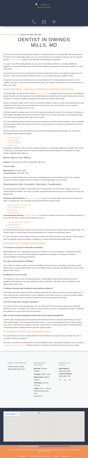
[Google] (70, 380)
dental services (14, 59)
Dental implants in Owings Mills (19, 205)
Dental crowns (13, 210)
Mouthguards (13, 145)
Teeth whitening (13, 224)
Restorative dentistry (33, 198)
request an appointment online (14, 345)
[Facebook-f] (60, 380)
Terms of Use (66, 456)
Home (2, 35)
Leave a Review (34, 456)
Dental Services (12, 35)
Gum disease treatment (16, 207)
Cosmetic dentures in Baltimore (19, 222)
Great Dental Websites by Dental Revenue (54, 446)
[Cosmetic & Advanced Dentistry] (44, 8)
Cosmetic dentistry (31, 215)
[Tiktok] (65, 380)
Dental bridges (13, 213)
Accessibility (22, 456)
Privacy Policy (46, 456)
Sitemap (56, 456)
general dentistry (42, 93)
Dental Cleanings (14, 138)
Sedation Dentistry (14, 143)
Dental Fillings (13, 140)
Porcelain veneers (14, 227)
